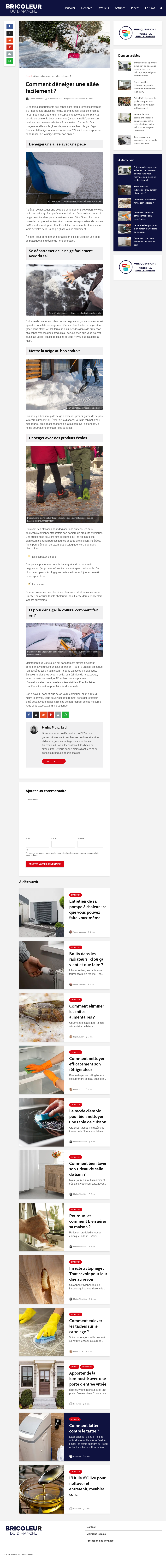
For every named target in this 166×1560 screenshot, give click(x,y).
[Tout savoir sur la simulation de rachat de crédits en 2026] (124, 140)
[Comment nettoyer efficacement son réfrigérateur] (41, 1069)
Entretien (75, 895)
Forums (150, 8)
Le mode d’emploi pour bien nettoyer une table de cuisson (87, 1116)
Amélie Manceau (79, 932)
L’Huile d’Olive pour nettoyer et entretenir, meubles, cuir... (87, 1486)
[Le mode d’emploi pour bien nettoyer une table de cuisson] (41, 1122)
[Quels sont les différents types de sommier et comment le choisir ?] (124, 85)
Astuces (120, 8)
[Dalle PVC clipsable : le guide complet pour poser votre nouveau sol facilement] (124, 101)
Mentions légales (96, 1533)
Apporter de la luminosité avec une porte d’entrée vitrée (87, 1379)
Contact (91, 1527)
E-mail (54, 838)
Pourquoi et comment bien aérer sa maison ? (87, 1221)
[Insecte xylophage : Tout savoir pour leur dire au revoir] (41, 1279)
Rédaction (77, 1404)
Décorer (86, 8)
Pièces (135, 8)
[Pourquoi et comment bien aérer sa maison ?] (41, 1227)
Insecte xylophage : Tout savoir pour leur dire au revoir (88, 1274)
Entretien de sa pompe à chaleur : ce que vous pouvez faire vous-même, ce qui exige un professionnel (145, 69)
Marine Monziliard (36, 99)
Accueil (29, 76)
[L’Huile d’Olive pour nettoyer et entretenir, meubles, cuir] (41, 1489)
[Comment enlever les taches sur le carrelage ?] (41, 1332)
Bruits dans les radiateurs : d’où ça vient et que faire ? (86, 959)
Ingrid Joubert (78, 1037)
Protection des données (100, 1540)
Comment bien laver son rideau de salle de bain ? (88, 1169)
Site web (81, 838)
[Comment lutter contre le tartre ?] (41, 1436)
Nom (28, 838)
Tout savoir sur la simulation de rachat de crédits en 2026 (145, 140)
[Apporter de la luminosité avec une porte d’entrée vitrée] (41, 1384)
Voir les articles (53, 761)
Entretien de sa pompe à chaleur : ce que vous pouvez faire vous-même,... (88, 909)
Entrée (74, 1367)
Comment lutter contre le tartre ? (84, 1428)
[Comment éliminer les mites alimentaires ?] (41, 1017)
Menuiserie (87, 1367)
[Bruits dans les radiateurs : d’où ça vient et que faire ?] (41, 965)
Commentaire (32, 799)
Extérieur (103, 8)
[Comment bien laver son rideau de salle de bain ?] (41, 1174)
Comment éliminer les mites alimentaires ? (86, 1011)
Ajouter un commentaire (75, 99)
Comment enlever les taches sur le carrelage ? (85, 1326)
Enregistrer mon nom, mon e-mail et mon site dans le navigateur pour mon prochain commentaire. (62, 854)
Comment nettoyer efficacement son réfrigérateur (86, 1064)
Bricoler (70, 8)
